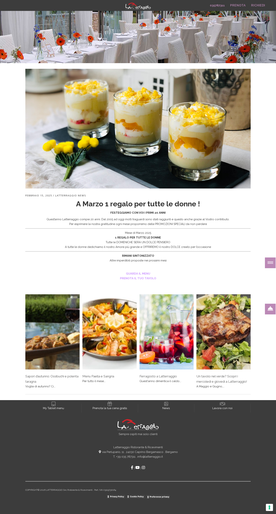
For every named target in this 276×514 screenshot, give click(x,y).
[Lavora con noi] (222, 404)
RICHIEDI (258, 5)
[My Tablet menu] (53, 404)
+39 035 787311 (125, 456)
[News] (166, 404)
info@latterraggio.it (150, 456)
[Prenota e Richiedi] (270, 309)
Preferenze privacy (159, 496)
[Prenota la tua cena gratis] (110, 404)
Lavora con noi (222, 408)
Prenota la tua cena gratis (110, 408)
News (166, 408)
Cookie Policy (137, 496)
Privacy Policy (117, 496)
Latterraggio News (70, 195)
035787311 (217, 5)
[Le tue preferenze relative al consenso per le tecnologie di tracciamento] (269, 507)
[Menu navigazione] (270, 263)
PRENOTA (238, 5)
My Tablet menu (53, 408)
